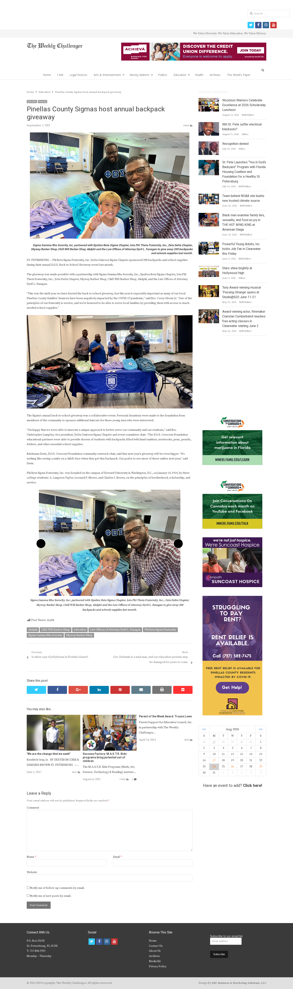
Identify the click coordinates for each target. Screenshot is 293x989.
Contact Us (156, 946)
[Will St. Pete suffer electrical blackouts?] (209, 124)
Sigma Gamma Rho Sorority (45, 635)
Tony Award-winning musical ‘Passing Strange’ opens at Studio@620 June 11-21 (241, 292)
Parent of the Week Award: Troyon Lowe (165, 716)
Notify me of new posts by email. (50, 896)
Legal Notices (78, 75)
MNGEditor (248, 115)
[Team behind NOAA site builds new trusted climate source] (209, 196)
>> (261, 729)
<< (204, 729)
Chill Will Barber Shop (55, 630)
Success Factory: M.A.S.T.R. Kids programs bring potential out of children (105, 757)
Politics (162, 75)
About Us (155, 951)
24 (214, 766)
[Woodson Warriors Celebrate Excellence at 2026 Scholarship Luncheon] (209, 100)
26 (232, 766)
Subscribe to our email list (226, 936)
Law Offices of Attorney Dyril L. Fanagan (115, 630)
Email (117, 857)
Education (180, 75)
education (80, 630)
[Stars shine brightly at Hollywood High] (209, 268)
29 (260, 766)
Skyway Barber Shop (79, 635)
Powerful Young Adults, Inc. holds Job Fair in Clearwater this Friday (241, 249)
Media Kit (155, 961)
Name (31, 857)
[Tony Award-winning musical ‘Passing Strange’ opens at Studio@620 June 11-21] (209, 287)
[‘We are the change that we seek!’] (53, 717)
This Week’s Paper (238, 75)
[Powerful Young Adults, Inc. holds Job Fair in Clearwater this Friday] (209, 244)
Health (199, 75)
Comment (33, 808)
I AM (60, 75)
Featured (42, 101)
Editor (245, 134)
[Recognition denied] (209, 144)
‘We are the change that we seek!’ (49, 754)
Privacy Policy (157, 966)
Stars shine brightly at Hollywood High (237, 270)
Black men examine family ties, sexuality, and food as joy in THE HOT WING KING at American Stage (243, 222)
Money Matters (139, 75)
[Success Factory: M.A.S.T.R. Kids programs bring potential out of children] (109, 717)
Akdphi (32, 630)
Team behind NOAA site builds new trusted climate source (243, 198)
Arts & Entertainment (107, 75)
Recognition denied (235, 143)
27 (214, 742)
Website (32, 872)
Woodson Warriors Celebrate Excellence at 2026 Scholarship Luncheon (244, 105)
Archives (215, 75)
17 (214, 760)
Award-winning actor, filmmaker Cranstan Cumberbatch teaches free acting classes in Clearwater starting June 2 (243, 318)
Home (47, 75)
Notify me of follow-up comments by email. (57, 888)
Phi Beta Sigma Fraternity (160, 630)
